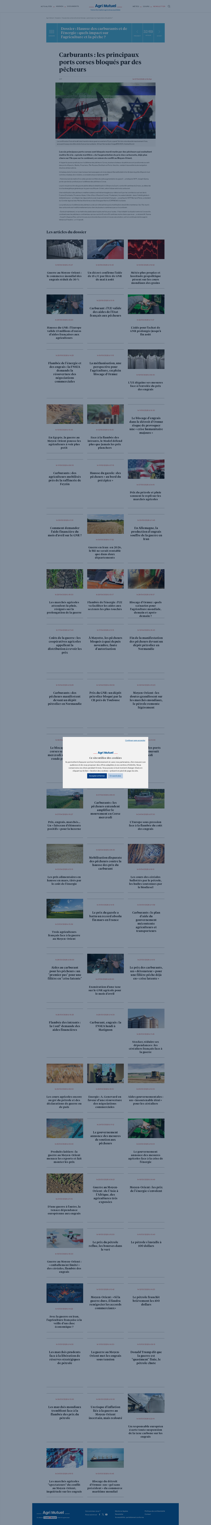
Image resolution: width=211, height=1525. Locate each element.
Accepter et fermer (97, 776)
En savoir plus (115, 776)
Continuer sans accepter (135, 740)
